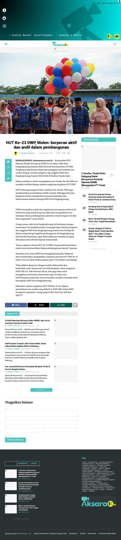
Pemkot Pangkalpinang (92, 481)
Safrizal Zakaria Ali (90, 489)
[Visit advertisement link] (60, 20)
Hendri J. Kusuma (27, 153)
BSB (101, 468)
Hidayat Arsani (103, 473)
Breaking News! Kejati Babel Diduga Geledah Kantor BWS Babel (101, 209)
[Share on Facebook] (8, 162)
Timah (109, 489)
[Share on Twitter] (8, 167)
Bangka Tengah (103, 465)
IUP (113, 473)
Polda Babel (104, 484)
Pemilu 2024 (87, 479)
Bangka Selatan (89, 465)
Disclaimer (73, 534)
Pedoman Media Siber (107, 534)
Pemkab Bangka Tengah (104, 479)
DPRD (105, 470)
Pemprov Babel (88, 483)
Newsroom (92, 534)
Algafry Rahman (106, 462)
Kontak (83, 534)
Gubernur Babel (89, 473)
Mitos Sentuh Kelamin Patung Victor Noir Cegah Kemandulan (28, 508)
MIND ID (86, 476)
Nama (6, 419)
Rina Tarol (110, 487)
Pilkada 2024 (102, 483)
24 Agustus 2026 (28, 326)
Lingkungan (107, 475)
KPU (98, 475)
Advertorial (93, 462)
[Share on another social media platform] (8, 179)
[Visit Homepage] (60, 44)
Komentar (6, 409)
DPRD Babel (87, 471)
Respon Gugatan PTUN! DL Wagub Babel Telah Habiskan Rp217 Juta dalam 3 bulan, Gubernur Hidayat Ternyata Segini (101, 233)
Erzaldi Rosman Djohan (104, 471)
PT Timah (86, 487)
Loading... (41, 390)
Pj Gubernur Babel (90, 484)
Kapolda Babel (88, 475)
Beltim (94, 468)
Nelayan (102, 476)
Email (6, 427)
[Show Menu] (6, 44)
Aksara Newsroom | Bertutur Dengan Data (50, 534)
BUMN (107, 468)
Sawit (102, 489)
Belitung (86, 468)
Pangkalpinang (88, 478)
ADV (84, 462)
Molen (94, 476)
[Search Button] (115, 44)
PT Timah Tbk (98, 487)
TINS (84, 491)
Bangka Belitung (102, 463)
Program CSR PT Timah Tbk (101, 486)
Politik (85, 486)
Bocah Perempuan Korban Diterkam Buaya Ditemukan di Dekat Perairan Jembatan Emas (102, 197)
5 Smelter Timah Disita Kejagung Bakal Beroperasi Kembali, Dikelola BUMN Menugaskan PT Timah (93, 179)
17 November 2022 (46, 153)
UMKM (91, 491)
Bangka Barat (88, 463)
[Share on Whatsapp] (8, 173)
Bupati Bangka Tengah (91, 470)
